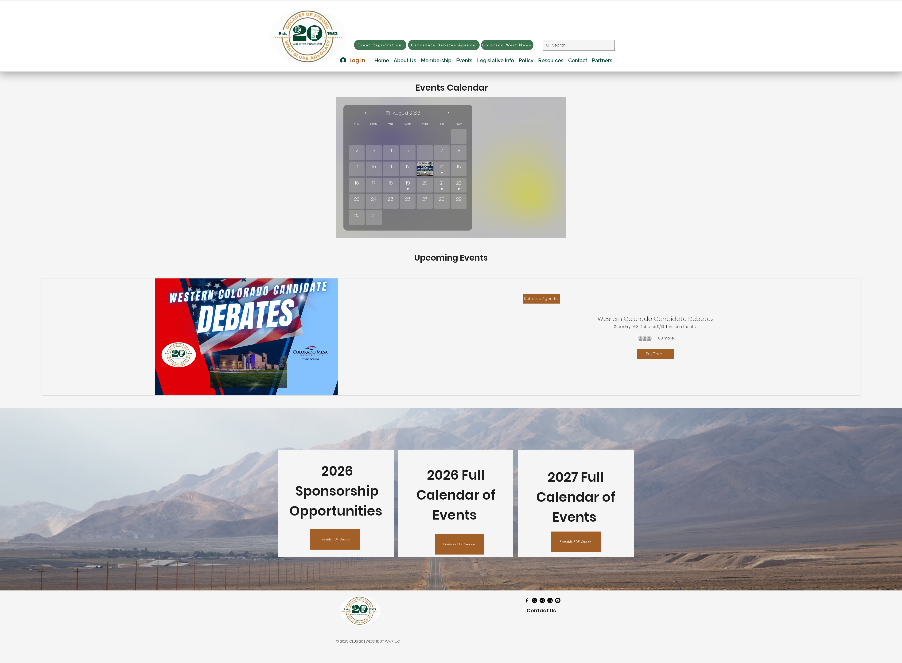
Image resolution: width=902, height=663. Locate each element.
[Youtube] (557, 600)
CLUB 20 (356, 641)
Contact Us (541, 610)
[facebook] (526, 600)
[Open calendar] (387, 113)
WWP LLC (392, 641)
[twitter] (534, 600)
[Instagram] (542, 600)
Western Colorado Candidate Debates (656, 319)
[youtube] (550, 600)
